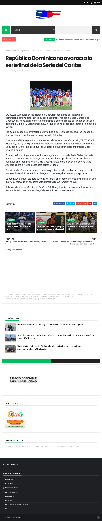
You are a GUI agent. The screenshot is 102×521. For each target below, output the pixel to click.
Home (7, 50)
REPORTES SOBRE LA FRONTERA (16, 505)
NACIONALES (44, 39)
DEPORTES (15, 50)
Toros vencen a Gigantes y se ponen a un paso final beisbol (50, 227)
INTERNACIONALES (11, 492)
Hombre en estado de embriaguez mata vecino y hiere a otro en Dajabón (50, 324)
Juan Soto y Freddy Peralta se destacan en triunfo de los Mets (20, 226)
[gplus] (98, 2)
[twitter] (87, 2)
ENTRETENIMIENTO (12, 488)
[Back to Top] (98, 517)
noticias (8, 500)
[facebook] (84, 2)
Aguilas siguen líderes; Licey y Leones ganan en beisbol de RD (80, 226)
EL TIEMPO (9, 484)
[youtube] (91, 2)
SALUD (7, 509)
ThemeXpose (15, 517)
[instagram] (95, 2)
